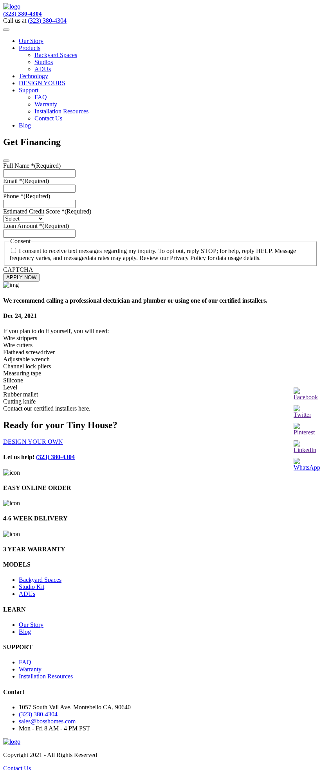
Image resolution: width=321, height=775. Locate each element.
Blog (25, 125)
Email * (26, 181)
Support (28, 90)
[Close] (6, 161)
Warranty (45, 104)
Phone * (26, 196)
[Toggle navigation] (6, 30)
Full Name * (32, 165)
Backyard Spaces (55, 55)
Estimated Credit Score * (47, 211)
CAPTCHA (18, 269)
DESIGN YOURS (42, 83)
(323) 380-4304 (22, 14)
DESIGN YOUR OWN (33, 441)
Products (29, 48)
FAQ (40, 97)
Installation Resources (61, 111)
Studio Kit (31, 586)
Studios (43, 62)
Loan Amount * (36, 225)
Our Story (31, 41)
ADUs (42, 69)
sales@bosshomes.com (47, 721)
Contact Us (48, 118)
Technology (33, 76)
